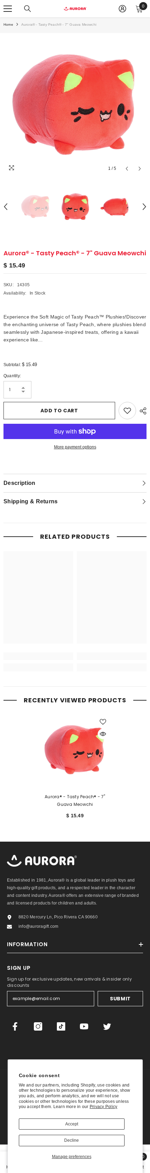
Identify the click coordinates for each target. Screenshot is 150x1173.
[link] (38, 656)
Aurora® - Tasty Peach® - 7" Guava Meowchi (75, 800)
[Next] (140, 169)
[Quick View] (103, 734)
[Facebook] (15, 1026)
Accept (71, 1124)
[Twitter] (107, 1026)
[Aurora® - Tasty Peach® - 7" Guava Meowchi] (75, 749)
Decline (71, 1140)
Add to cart (59, 410)
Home (8, 24)
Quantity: (12, 375)
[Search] (27, 9)
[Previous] (127, 169)
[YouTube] (84, 1026)
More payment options (75, 447)
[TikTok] (61, 1026)
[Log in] (122, 8)
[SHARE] (141, 411)
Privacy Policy (103, 1106)
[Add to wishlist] (127, 410)
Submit (120, 998)
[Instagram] (38, 1026)
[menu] (7, 9)
